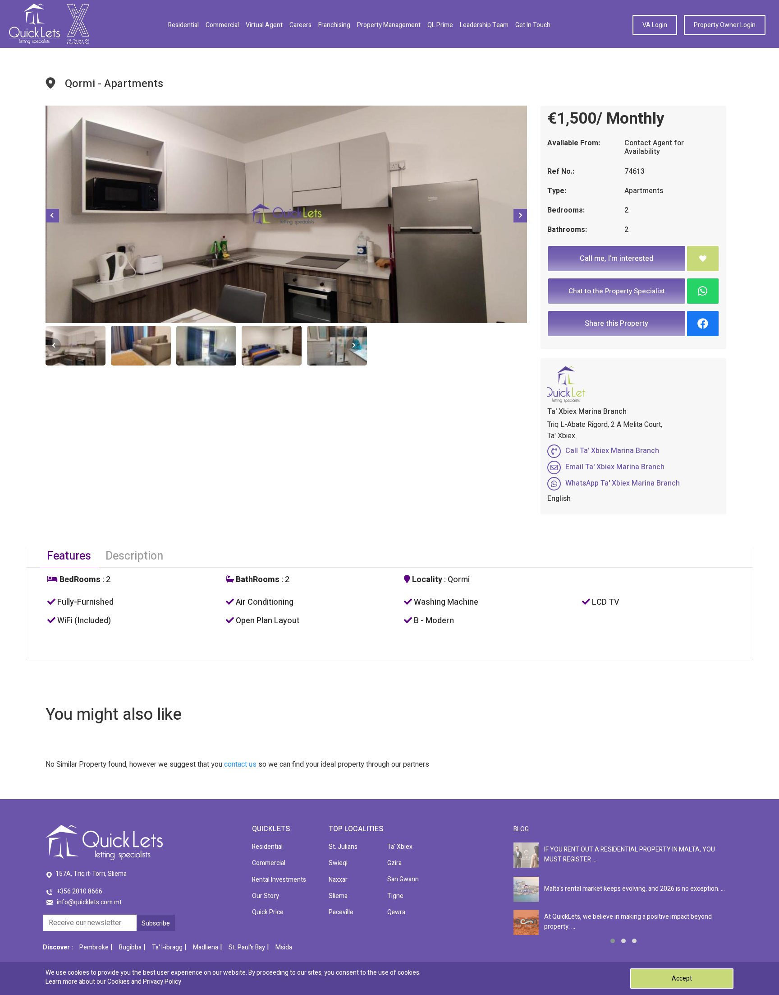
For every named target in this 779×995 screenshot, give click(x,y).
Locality (426, 580)
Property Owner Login (725, 25)
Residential (183, 25)
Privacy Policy (162, 981)
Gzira (394, 863)
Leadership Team (484, 25)
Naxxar (338, 879)
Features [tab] (69, 556)
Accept (682, 978)
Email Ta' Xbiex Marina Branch (614, 467)
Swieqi (338, 863)
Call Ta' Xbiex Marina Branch (612, 450)
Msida (283, 947)
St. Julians (343, 847)
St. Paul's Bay (247, 947)
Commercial (222, 25)
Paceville (341, 912)
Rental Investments (279, 879)
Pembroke (94, 947)
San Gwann (403, 879)
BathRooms (257, 580)
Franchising (334, 25)
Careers (300, 25)
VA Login (654, 25)
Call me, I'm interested (616, 258)
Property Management (389, 25)
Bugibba (130, 947)
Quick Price (268, 912)
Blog (521, 829)
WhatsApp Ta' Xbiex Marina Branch (622, 483)
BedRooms (79, 580)
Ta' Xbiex (399, 847)
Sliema (338, 896)
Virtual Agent (264, 25)
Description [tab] (134, 556)
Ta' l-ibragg (167, 947)
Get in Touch (532, 25)
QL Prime (440, 25)
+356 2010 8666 (79, 891)
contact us (240, 764)
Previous (52, 215)
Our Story (265, 896)
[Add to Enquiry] (702, 258)
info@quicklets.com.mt (89, 902)
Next (520, 215)
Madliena (205, 947)
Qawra (396, 912)
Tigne (395, 896)
